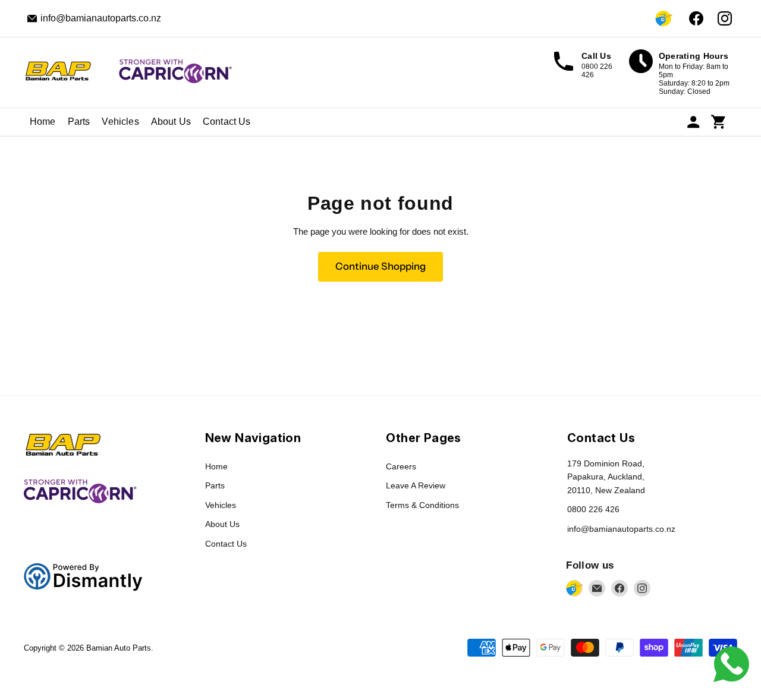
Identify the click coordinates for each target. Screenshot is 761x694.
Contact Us (227, 121)
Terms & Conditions (422, 505)
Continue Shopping (380, 266)
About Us (171, 121)
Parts (79, 121)
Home (43, 121)
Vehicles (120, 121)
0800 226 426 (593, 509)
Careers (401, 466)
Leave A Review (415, 485)
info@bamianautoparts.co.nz (621, 529)
